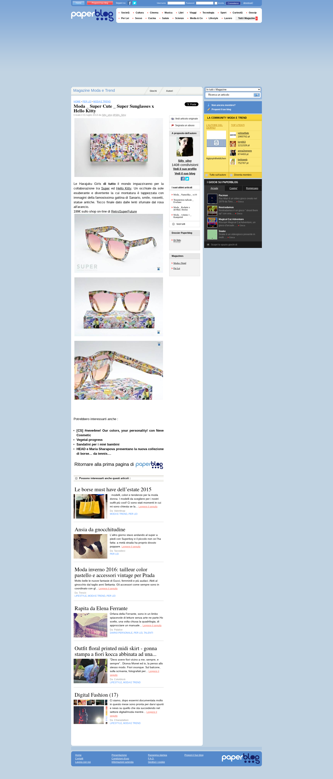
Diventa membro (242, 174)
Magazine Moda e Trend (94, 90)
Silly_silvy (107, 115)
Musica (168, 12)
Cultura (140, 12)
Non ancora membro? (223, 105)
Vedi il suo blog (185, 173)
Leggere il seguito (148, 506)
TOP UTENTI (238, 125)
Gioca (241, 201)
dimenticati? (248, 3)
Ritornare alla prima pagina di (104, 464)
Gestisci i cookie (156, 762)
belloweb (242, 159)
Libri (181, 12)
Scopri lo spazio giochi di (224, 244)
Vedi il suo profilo (185, 168)
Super (105, 188)
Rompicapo (252, 188)
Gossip (252, 12)
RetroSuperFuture (124, 211)
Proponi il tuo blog (221, 109)
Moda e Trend (179, 262)
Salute (165, 18)
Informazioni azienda (123, 762)
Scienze (179, 18)
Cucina (152, 18)
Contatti (79, 758)
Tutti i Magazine (246, 18)
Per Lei (176, 268)
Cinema (154, 12)
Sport (223, 12)
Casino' (233, 188)
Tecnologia (208, 12)
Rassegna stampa (157, 755)
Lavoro (228, 18)
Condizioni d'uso (120, 758)
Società (125, 12)
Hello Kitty (123, 188)
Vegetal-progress (90, 440)
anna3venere (245, 150)
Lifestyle (213, 18)
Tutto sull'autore (217, 174)
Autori (169, 91)
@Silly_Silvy (119, 115)
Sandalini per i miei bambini (98, 444)
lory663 (242, 142)
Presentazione (119, 755)
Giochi (153, 91)
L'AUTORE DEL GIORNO (214, 126)
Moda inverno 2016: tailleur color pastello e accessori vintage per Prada (115, 572)
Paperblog (92, 15)
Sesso (138, 18)
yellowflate (243, 133)
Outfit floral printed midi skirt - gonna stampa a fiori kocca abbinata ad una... (116, 650)
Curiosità (238, 12)
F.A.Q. (151, 758)
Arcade (214, 188)
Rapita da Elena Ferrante (101, 608)
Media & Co (196, 18)
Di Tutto (177, 239)
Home (78, 3)
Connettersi (233, 3)
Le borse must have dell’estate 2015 (113, 489)
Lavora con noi (83, 762)
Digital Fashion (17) (96, 694)
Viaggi (193, 12)
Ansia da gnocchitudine (100, 529)
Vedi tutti (180, 224)
